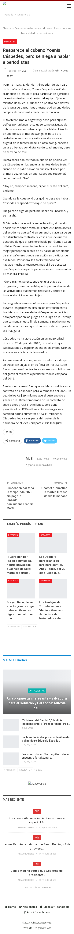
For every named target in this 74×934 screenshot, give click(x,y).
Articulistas (37, 690)
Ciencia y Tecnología (56, 906)
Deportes (10, 41)
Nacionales (30, 906)
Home (12, 906)
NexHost (46, 928)
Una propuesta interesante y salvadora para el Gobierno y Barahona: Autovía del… (37, 703)
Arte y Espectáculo (38, 912)
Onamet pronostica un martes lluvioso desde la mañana (54, 492)
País (37, 811)
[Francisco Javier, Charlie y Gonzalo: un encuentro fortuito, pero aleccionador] (11, 758)
